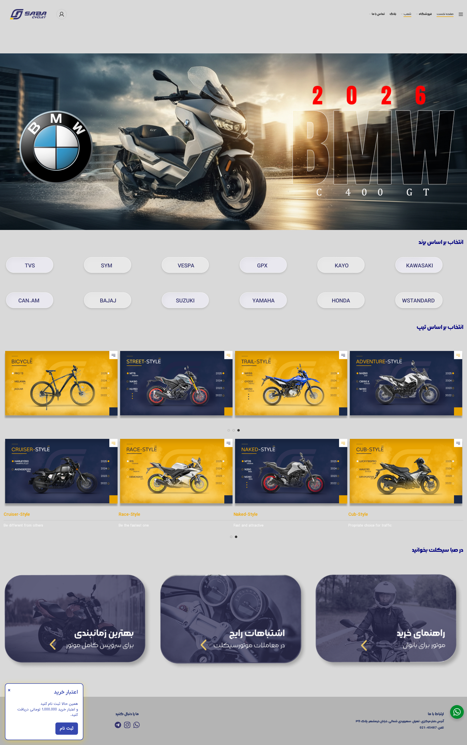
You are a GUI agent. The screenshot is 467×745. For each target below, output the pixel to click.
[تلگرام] (118, 725)
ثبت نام (67, 728)
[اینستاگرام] (127, 725)
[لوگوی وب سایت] (28, 13)
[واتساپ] (136, 725)
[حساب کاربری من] (61, 14)
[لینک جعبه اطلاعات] (428, 268)
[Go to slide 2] (233, 430)
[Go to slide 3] (228, 430)
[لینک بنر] (78, 622)
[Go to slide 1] (238, 430)
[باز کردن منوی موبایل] (461, 14)
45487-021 (428, 728)
